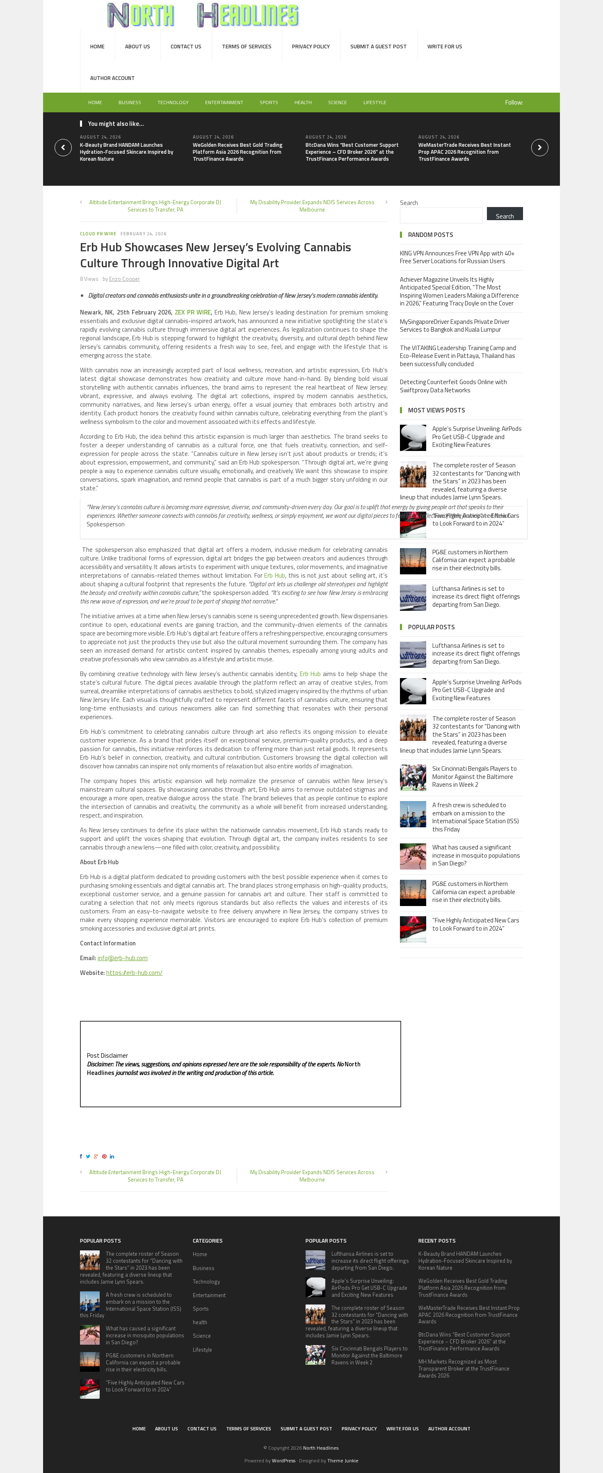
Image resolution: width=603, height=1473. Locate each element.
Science (337, 102)
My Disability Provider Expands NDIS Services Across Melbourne (312, 206)
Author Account (112, 78)
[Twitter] (89, 1156)
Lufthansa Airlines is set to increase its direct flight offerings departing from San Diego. (476, 596)
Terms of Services (247, 46)
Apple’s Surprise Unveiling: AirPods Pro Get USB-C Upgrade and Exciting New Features (477, 436)
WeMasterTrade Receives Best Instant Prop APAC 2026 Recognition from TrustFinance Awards (464, 152)
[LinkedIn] (113, 1156)
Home (97, 46)
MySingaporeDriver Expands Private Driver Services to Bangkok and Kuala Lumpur (454, 326)
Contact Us (186, 46)
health (303, 102)
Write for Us (444, 46)
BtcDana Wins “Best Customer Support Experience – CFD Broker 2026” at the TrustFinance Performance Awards (352, 152)
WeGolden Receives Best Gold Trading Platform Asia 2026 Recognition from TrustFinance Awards (238, 152)
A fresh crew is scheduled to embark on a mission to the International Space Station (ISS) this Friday (475, 817)
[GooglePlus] (97, 1156)
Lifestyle (374, 102)
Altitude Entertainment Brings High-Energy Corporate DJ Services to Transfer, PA (155, 206)
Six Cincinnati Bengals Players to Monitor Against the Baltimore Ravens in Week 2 (474, 776)
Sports (269, 102)
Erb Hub (274, 575)
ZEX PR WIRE (193, 312)
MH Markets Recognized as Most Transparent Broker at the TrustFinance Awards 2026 (463, 1368)
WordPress (283, 1460)
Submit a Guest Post (378, 46)
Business (130, 102)
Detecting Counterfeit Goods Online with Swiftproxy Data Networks (453, 386)
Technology (173, 102)
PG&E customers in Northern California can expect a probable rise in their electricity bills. (473, 560)
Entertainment (224, 102)
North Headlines (320, 1448)
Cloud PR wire (98, 233)
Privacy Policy (311, 46)
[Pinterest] (105, 1156)
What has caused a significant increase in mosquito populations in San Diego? (476, 855)
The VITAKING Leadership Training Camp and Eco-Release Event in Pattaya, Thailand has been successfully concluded (458, 356)
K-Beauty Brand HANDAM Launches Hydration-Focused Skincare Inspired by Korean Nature (126, 152)
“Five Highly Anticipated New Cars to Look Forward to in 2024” (475, 924)
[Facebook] (82, 1156)
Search (409, 202)
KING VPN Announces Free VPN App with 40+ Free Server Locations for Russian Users (457, 257)
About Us (137, 46)
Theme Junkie (343, 1460)
